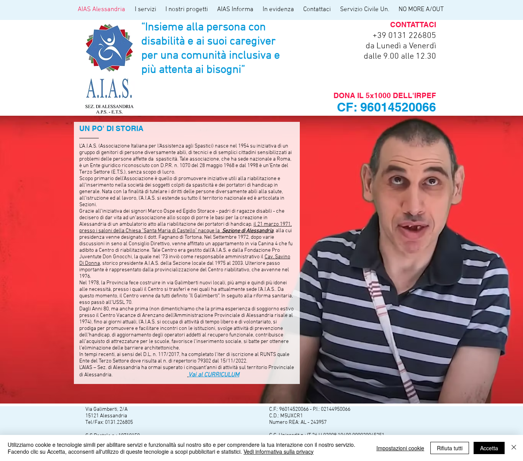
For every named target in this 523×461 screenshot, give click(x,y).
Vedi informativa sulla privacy (279, 451)
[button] (146, 9)
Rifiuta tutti (450, 448)
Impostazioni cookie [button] (400, 448)
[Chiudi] (513, 448)
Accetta (489, 448)
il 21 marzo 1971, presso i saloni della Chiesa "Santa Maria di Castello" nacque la (185, 227)
